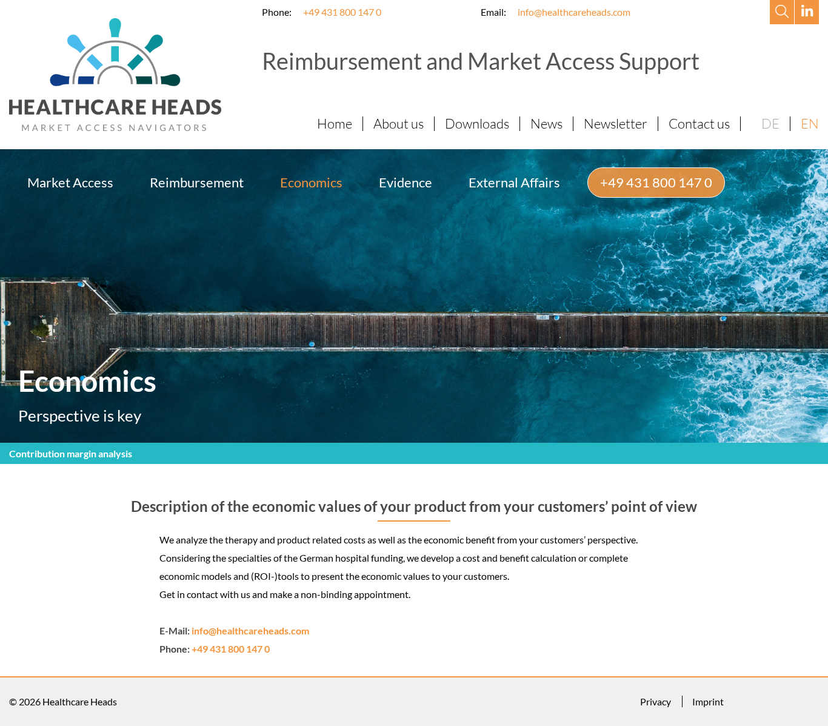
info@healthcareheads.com (574, 12)
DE (770, 123)
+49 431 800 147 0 (342, 12)
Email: (493, 12)
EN (810, 123)
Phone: (277, 12)
